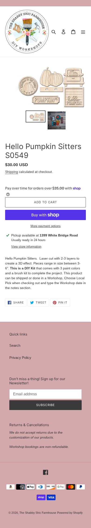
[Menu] (83, 32)
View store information (26, 246)
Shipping (11, 172)
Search (14, 345)
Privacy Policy (20, 358)
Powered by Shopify (70, 512)
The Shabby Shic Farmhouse (37, 512)
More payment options (46, 226)
